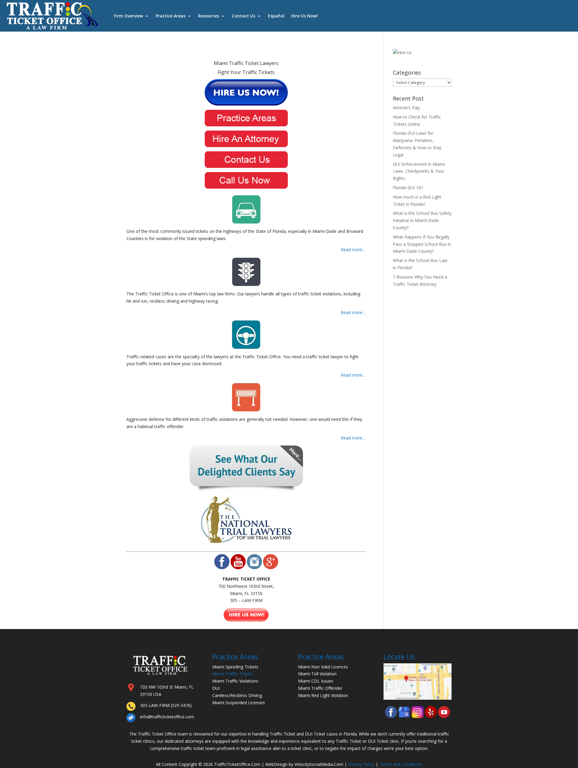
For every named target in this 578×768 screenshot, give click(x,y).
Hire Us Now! (304, 16)
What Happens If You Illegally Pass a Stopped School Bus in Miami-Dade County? (422, 244)
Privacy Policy (361, 764)
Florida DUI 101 (408, 187)
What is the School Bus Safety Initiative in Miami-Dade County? (422, 220)
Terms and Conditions (400, 764)
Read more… (353, 249)
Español (276, 16)
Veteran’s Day (406, 107)
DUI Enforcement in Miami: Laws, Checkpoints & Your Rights (419, 171)
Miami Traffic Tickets (232, 674)
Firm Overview (128, 16)
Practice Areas (170, 16)
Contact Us (243, 16)
